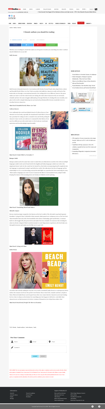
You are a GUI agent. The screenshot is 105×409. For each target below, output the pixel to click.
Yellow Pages (47, 9)
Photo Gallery (74, 395)
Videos (71, 9)
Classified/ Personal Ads (76, 396)
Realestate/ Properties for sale (77, 400)
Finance (35, 23)
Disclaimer (28, 396)
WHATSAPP (53, 44)
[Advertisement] (52, 3)
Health (64, 9)
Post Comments (40, 39)
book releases (29, 327)
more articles (92, 90)
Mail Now (32, 39)
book (34, 327)
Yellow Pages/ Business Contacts (78, 393)
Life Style (51, 23)
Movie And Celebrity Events (60, 398)
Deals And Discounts (59, 400)
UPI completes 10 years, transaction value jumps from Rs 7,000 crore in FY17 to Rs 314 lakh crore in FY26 (84, 140)
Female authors (21, 327)
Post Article (81, 23)
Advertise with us (23, 12)
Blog (77, 9)
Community (88, 23)
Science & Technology (60, 23)
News (30, 9)
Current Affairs (21, 23)
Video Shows (57, 396)
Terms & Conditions (30, 393)
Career (38, 9)
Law (46, 23)
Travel (69, 23)
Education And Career (59, 395)
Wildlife (74, 23)
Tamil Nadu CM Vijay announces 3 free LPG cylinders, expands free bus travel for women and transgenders (84, 147)
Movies (56, 9)
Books (14, 23)
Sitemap (12, 398)
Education (29, 23)
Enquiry (11, 396)
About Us (12, 393)
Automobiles (73, 398)
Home (24, 9)
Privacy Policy (29, 395)
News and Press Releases (60, 393)
